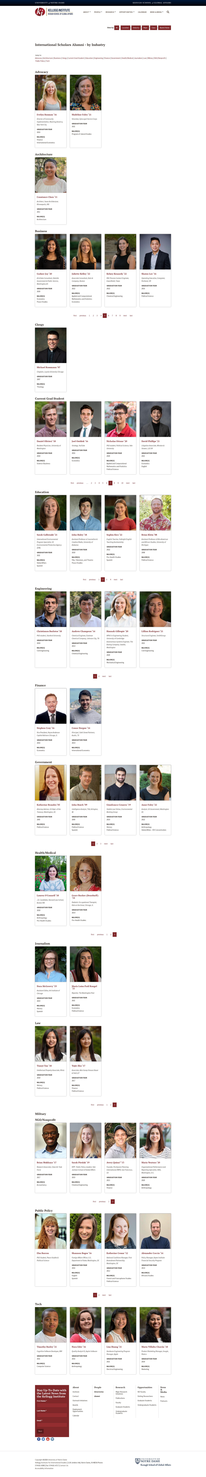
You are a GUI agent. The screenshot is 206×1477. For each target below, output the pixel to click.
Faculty (118, 1402)
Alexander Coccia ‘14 (152, 1253)
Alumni (97, 1396)
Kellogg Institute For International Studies (51, 1462)
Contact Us (64, 1465)
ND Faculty (142, 1392)
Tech (48, 61)
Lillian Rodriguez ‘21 (152, 631)
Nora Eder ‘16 (79, 1346)
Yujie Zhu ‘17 (78, 1065)
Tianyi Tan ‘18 (44, 1065)
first (75, 315)
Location (125, 28)
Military (150, 58)
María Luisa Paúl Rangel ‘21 (84, 987)
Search (168, 13)
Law (144, 58)
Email (39, 1420)
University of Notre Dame (57, 1460)
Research (110, 12)
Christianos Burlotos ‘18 (49, 631)
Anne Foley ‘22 (149, 804)
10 (122, 483)
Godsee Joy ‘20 (44, 273)
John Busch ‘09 (79, 804)
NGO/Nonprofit (160, 58)
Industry (136, 28)
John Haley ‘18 (79, 534)
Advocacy (38, 58)
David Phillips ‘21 (151, 441)
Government (116, 58)
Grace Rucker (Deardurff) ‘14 (85, 896)
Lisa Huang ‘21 (114, 1346)
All (117, 28)
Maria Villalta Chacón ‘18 (155, 1346)
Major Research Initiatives (121, 1393)
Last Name (42, 1411)
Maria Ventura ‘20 (151, 1162)
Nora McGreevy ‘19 (47, 986)
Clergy (64, 58)
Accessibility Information (44, 1468)
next (125, 315)
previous (83, 315)
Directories (99, 1392)
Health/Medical (127, 58)
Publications (120, 1398)
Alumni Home (164, 28)
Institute (76, 1392)
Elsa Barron (43, 1253)
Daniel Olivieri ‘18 (46, 441)
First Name (42, 1401)
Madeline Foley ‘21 (81, 114)
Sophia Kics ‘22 (114, 534)
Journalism (138, 58)
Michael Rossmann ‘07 (48, 367)
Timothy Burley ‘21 (47, 1346)
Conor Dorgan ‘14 (81, 728)
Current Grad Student (76, 58)
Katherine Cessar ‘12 (117, 1253)
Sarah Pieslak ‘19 (80, 1162)
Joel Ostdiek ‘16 (80, 441)
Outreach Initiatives (80, 1400)
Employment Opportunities (78, 1410)
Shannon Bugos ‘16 (82, 1253)
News (162, 1396)
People (97, 12)
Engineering (98, 58)
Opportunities (126, 12)
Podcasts (163, 1401)
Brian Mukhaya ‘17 (46, 1162)
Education (89, 58)
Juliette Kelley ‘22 (81, 273)
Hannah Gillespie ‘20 (117, 631)
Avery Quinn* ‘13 (115, 1162)
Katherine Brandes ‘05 (48, 804)
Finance (107, 58)
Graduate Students (123, 1407)
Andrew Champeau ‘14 (83, 631)
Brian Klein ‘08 (149, 534)
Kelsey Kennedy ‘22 (117, 273)
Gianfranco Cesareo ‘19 (119, 804)
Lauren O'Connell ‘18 (48, 895)
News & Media (156, 12)
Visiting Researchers (145, 1396)
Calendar (142, 12)
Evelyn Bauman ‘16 (47, 114)
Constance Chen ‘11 (47, 197)
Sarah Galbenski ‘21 (47, 534)
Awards (75, 1405)
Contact (76, 1396)
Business (57, 58)
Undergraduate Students (121, 1412)
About (86, 12)
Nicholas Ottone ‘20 (117, 441)
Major (145, 28)
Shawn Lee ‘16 (149, 273)
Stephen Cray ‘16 (45, 728)
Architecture (48, 58)
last (131, 315)
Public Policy (40, 61)
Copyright (38, 1460)
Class (154, 28)
